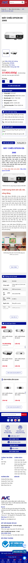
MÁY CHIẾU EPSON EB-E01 (7, 337)
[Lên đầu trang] (24, 539)
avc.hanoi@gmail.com (10, 519)
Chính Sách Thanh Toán (20, 469)
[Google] (19, 420)
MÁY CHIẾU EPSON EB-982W (20, 337)
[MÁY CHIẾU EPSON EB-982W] (20, 330)
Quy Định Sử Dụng (19, 467)
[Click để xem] (14, 36)
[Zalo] (8, 420)
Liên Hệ (3, 463)
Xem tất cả (14, 317)
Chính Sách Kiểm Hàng (20, 473)
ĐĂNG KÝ (24, 414)
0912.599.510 (5, 527)
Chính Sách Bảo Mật (19, 460)
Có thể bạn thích (10, 323)
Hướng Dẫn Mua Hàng (6, 479)
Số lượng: (4, 78)
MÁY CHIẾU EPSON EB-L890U (7, 394)
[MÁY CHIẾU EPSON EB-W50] (20, 353)
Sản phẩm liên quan (11, 379)
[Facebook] (12, 420)
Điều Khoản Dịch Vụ (6, 485)
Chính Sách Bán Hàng (19, 471)
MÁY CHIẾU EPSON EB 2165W (7, 359)
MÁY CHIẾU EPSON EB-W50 (20, 359)
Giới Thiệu (3, 461)
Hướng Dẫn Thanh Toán (7, 481)
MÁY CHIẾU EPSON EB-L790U (20, 394)
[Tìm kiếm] (22, 2)
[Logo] (5, 2)
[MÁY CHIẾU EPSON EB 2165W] (7, 353)
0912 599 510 (14, 445)
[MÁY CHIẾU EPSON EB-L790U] (20, 387)
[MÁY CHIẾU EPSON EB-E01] (7, 330)
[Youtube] (15, 420)
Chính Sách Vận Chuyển (20, 462)
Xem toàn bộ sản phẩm (13, 372)
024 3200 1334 (14, 439)
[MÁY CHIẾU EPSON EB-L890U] (7, 387)
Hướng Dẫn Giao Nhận (7, 483)
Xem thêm (14, 267)
